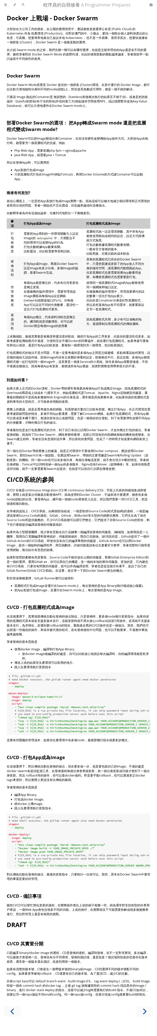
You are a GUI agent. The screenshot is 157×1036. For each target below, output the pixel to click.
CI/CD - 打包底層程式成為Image (40, 607)
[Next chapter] (144, 1011)
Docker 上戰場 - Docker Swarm (52, 18)
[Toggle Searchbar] (23, 5)
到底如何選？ (18, 379)
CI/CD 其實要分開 (25, 943)
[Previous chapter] (12, 1011)
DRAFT (17, 925)
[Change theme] (14, 5)
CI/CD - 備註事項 (24, 896)
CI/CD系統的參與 (30, 479)
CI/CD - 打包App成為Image (36, 757)
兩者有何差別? (18, 192)
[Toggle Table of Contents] (5, 5)
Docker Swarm (23, 75)
